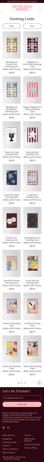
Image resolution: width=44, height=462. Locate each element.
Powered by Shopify (12, 459)
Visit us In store (9, 442)
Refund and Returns (30, 440)
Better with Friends (17, 457)
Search (28, 435)
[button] (40, 6)
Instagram (7, 439)
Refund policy (8, 452)
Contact (6, 445)
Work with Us (8, 435)
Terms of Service (10, 449)
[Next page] (39, 383)
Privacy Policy (31, 448)
